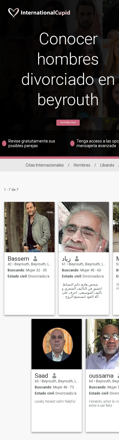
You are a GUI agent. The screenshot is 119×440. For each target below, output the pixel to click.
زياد (66, 258)
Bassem (18, 258)
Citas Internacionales (45, 165)
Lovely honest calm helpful (55, 401)
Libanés (107, 165)
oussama (101, 375)
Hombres (82, 165)
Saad (41, 375)
